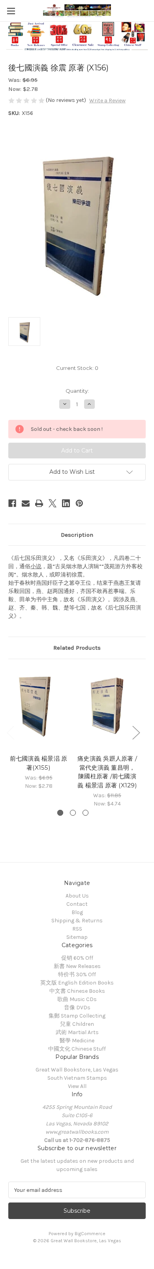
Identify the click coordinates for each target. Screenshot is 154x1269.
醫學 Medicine (77, 1040)
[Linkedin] (66, 503)
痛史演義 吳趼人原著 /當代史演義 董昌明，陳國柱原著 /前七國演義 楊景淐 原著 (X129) (107, 772)
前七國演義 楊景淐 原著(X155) (39, 763)
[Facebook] (12, 503)
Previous (10, 732)
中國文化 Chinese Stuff (77, 1048)
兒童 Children (77, 1024)
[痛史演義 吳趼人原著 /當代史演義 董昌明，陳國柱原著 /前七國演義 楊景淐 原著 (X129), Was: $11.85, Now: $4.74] (107, 709)
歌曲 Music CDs (77, 999)
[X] (52, 503)
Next (136, 732)
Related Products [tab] (77, 647)
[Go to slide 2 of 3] (73, 813)
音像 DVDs (77, 1007)
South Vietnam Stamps (77, 1078)
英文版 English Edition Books (77, 982)
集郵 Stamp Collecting (77, 1015)
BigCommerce (90, 1233)
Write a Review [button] (107, 100)
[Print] (39, 503)
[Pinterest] (79, 503)
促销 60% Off (77, 958)
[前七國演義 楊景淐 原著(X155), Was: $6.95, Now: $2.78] (38, 709)
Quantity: (77, 391)
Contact (77, 904)
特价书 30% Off (77, 974)
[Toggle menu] (11, 11)
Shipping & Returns (77, 920)
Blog (77, 912)
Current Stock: (77, 368)
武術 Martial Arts (77, 1032)
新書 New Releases (77, 966)
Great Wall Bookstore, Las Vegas (77, 1069)
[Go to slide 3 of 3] (85, 813)
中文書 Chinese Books (77, 991)
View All (77, 1086)
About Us (77, 895)
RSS (77, 928)
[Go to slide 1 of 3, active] (60, 813)
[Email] (26, 503)
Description (77, 534)
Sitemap (77, 937)
